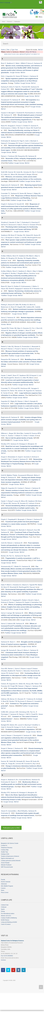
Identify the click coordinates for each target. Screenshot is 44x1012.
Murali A (30, 600)
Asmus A (30, 63)
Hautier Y (17, 237)
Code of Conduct (5, 924)
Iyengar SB (10, 613)
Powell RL (34, 714)
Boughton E (6, 273)
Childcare (3, 907)
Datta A (36, 600)
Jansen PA (4, 673)
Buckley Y (14, 273)
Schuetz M (4, 330)
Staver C (12, 642)
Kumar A (27, 143)
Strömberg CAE (24, 712)
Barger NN (12, 433)
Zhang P (10, 501)
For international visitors (7, 913)
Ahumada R (22, 174)
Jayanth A (4, 459)
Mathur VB (15, 128)
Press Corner (4, 892)
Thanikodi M (20, 113)
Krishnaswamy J (6, 128)
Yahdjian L (21, 330)
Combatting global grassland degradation (20, 729)
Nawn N (22, 128)
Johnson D (30, 727)
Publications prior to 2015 (11, 828)
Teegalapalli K (12, 519)
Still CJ (28, 714)
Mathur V (35, 286)
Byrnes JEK (7, 503)
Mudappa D (23, 444)
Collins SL (6, 174)
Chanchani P (35, 222)
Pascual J (33, 587)
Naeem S (14, 782)
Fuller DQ (10, 346)
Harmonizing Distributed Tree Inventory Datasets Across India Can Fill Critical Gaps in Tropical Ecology (21, 461)
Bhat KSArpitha (23, 811)
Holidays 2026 (5, 854)
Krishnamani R (36, 143)
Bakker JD (4, 258)
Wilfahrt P (24, 63)
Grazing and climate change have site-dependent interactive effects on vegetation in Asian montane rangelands (21, 480)
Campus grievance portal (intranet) (10, 860)
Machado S (34, 141)
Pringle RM (13, 686)
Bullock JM (13, 725)
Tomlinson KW (12, 156)
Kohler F (26, 435)
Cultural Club (4, 905)
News (2, 890)
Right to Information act (7, 858)
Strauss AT (11, 304)
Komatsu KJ (27, 172)
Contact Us (4, 845)
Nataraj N (4, 143)
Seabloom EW (5, 235)
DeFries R (4, 224)
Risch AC (39, 328)
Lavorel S (21, 725)
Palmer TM (13, 390)
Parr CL (11, 556)
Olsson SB (29, 128)
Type (13, 49)
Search (5, 44)
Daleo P (3, 585)
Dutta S (19, 224)
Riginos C (28, 686)
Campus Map (4, 850)
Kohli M (3, 475)
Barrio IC (32, 304)
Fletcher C (19, 671)
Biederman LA (5, 307)
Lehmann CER (13, 712)
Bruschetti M (14, 587)
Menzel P (4, 349)
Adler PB (18, 304)
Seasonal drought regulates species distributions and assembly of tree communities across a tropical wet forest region (22, 148)
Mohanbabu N (12, 457)
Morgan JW (30, 174)
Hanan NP (19, 76)
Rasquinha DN (22, 156)
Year (16, 49)
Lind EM (24, 237)
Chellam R (26, 125)
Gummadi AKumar (25, 779)
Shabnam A (11, 779)
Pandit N (36, 128)
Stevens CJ (18, 377)
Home (3, 21)
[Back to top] (41, 987)
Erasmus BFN (36, 433)
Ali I (17, 779)
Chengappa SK (13, 143)
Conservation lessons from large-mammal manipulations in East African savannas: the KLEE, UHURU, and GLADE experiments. (21, 690)
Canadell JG (38, 701)
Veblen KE (22, 684)
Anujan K (4, 457)
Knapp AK (11, 763)
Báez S (37, 256)
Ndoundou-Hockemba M (31, 671)
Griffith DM (4, 712)
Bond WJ (6, 701)
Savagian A (34, 388)
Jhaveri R (4, 811)
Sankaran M (38, 63)
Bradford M (11, 671)
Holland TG (19, 435)
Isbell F (10, 375)
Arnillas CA (25, 304)
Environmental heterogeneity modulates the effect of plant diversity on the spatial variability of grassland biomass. (21, 592)
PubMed (17, 83)
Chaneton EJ (27, 328)
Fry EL (24, 727)
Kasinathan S (35, 602)
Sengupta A (11, 125)
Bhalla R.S (17, 566)
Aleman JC (13, 699)
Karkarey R (4, 87)
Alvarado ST (21, 699)
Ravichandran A (30, 113)
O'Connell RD (15, 388)
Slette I (17, 63)
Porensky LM (5, 686)
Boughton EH (12, 258)
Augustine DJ (10, 76)
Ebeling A (4, 304)
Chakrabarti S (25, 222)
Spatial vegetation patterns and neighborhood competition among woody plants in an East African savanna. (19, 81)
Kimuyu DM (29, 684)
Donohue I (4, 260)
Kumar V (21, 143)
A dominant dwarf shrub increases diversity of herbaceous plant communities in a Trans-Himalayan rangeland (19, 655)
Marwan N (17, 346)
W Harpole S (10, 237)
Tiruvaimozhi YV (6, 100)
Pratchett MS (26, 87)
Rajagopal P (19, 288)
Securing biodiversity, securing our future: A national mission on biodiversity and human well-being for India (21, 132)
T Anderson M (30, 699)
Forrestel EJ (28, 763)
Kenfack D (12, 673)
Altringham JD (32, 444)
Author (3, 49)
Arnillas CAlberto (6, 256)
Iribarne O (25, 585)
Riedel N (4, 346)
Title (8, 49)
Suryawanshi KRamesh (25, 475)
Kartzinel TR (5, 390)
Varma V (3, 317)
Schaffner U (36, 725)
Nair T (19, 222)
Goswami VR (33, 224)
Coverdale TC (5, 193)
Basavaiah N (36, 346)
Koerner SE (12, 172)
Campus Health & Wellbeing (9, 918)
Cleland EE (29, 235)
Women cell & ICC (6, 915)
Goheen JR (21, 390)
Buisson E (30, 701)
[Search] (40, 2)
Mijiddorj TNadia (12, 475)
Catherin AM (11, 623)
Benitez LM (4, 556)
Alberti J (31, 256)
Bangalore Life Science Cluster (9, 843)
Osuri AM (37, 530)
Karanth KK (20, 204)
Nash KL (18, 87)
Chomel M (10, 727)
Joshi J (27, 141)
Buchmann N (22, 701)
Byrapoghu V (22, 519)
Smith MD (4, 172)
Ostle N (3, 727)
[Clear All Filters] (31, 52)
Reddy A (24, 600)
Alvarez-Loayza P (26, 668)
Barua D (20, 650)
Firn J (3, 237)
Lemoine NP (19, 763)
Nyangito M (33, 401)
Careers (3, 888)
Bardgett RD (5, 725)
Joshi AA (4, 543)
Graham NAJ (5, 89)
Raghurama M (5, 185)
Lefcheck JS (33, 503)
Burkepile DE (20, 761)
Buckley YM (21, 235)
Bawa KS (4, 125)
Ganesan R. (34, 125)
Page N (21, 141)
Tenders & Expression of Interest (10, 856)
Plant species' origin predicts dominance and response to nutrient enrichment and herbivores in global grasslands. (21, 242)
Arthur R (11, 87)
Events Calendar (5, 881)
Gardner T (11, 435)
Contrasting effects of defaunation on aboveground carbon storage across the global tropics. (20, 675)
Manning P (28, 725)
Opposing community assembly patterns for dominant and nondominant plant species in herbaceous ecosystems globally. (21, 263)
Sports (3, 909)
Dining (3, 911)
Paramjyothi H (18, 735)
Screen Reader (5, 862)
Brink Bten (20, 433)
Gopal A (20, 457)
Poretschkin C (26, 346)
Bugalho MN (21, 307)
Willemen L (4, 433)
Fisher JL (4, 435)
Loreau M (17, 501)
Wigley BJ (37, 193)
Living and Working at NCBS (9, 922)
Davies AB (23, 193)
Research (9, 21)
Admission (4, 884)
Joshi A (3, 735)
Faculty (3, 879)
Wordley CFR (5, 444)
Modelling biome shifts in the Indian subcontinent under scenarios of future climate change (22, 362)
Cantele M (27, 433)
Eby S (34, 172)
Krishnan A (35, 457)
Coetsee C (20, 488)
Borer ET (14, 235)
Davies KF (37, 235)
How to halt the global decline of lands (19, 438)
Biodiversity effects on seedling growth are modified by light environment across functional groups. (21, 784)
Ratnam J (26, 76)
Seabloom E (11, 63)
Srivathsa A (4, 222)
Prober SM (13, 328)
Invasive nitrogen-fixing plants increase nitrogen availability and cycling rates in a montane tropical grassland (21, 419)
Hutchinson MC (25, 388)
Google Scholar (15, 72)
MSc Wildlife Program (7, 886)
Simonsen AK (13, 330)
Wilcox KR (14, 174)
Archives (3, 960)
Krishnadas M (5, 141)
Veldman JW (5, 699)
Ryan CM (27, 556)
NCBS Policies (5, 920)
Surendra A (27, 457)
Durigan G (17, 727)
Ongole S (4, 204)
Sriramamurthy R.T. (7, 566)
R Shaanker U (36, 288)
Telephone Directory (6, 847)
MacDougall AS (32, 237)
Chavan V (19, 125)
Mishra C (37, 475)
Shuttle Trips (4, 852)
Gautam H (4, 113)
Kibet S (27, 401)
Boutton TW (13, 701)
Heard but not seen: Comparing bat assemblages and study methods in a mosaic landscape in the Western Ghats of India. (22, 448)
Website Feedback (6, 865)
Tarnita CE (6, 393)
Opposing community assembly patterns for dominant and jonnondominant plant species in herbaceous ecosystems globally (18, 278)
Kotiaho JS (33, 435)
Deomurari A (12, 224)
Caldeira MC (30, 307)
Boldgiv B (4, 477)
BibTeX (40, 49)
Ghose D (26, 224)
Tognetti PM (5, 328)
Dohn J (3, 76)
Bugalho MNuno (31, 258)
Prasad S (18, 349)
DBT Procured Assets (7, 867)
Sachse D (24, 349)
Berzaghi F (11, 113)
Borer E (3, 63)
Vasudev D (12, 222)
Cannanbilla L (12, 811)
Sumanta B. (13, 650)
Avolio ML (19, 172)
